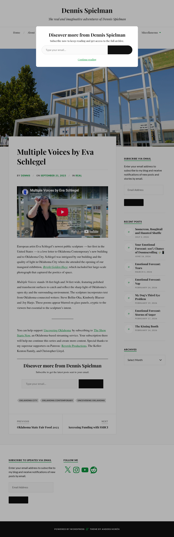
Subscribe (120, 49)
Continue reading (87, 59)
